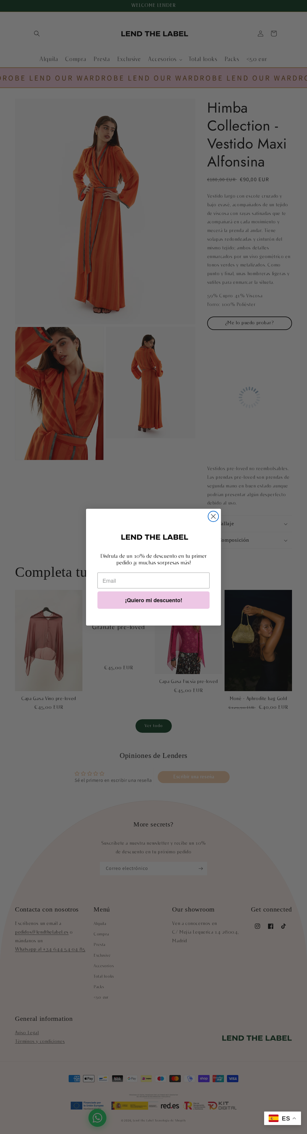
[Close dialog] (213, 516)
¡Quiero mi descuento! (153, 600)
